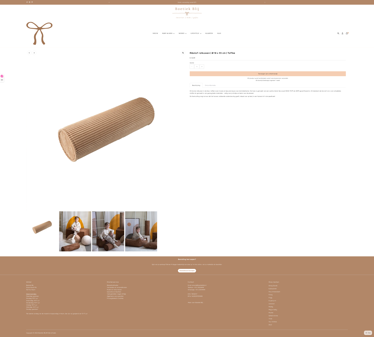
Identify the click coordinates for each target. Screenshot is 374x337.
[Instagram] (29, 2)
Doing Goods (273, 286)
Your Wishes (273, 322)
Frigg (270, 298)
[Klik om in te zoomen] (183, 53)
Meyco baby (273, 310)
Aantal (192, 63)
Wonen (182, 33)
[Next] (265, 2)
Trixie (270, 319)
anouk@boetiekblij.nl (199, 285)
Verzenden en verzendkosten (117, 287)
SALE (219, 33)
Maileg (271, 307)
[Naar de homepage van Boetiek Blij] (187, 18)
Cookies (120, 298)
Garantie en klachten (114, 292)
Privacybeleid (111, 298)
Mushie (271, 313)
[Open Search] (338, 33)
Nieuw (155, 33)
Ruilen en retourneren (114, 290)
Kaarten (209, 33)
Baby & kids (167, 33)
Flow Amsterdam (274, 292)
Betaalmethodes (112, 285)
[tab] (196, 85)
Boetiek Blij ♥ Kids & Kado (47, 333)
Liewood (271, 304)
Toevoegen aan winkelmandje (268, 74)
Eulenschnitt (273, 289)
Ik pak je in (272, 301)
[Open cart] (347, 33)
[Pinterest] (32, 2)
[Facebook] (27, 2)
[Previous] (109, 2)
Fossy (271, 295)
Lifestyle (195, 33)
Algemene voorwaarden (115, 296)
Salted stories (273, 316)
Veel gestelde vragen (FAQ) (116, 294)
